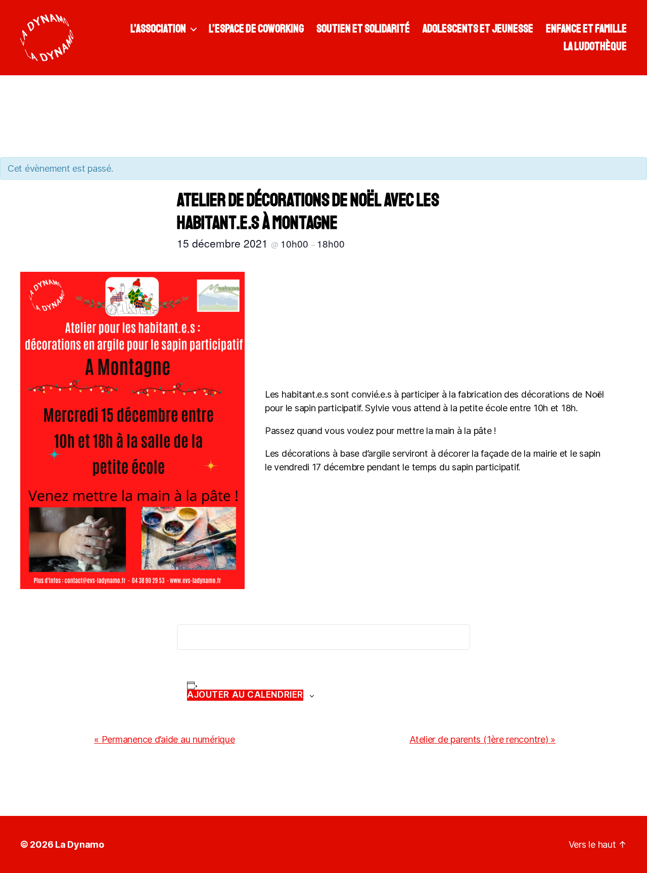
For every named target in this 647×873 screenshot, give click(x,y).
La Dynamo (79, 844)
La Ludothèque (595, 46)
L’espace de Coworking (256, 28)
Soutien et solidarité (363, 28)
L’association (158, 28)
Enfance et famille (586, 28)
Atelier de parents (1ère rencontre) (482, 739)
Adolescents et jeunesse (478, 28)
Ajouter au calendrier (245, 695)
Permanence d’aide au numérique (164, 739)
